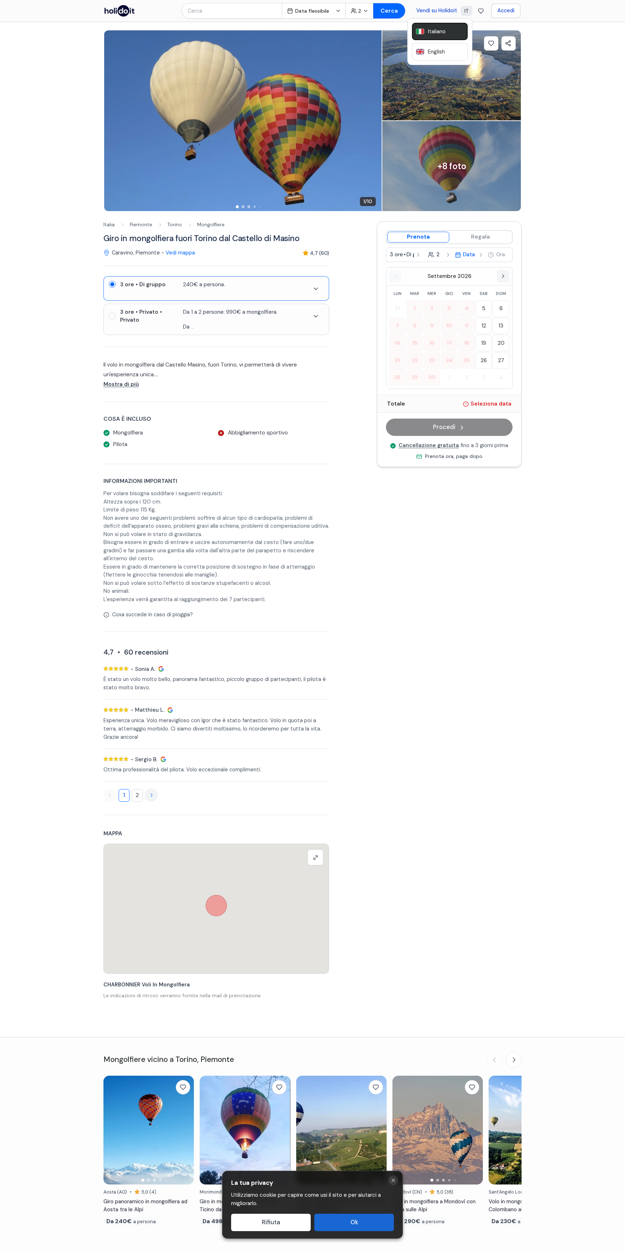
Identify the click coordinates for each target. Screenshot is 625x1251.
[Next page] (151, 795)
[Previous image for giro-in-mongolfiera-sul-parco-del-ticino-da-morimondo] (208, 1129)
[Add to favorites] (491, 43)
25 (466, 360)
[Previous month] (395, 276)
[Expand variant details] (316, 289)
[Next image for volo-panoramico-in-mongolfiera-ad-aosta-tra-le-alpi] (184, 1129)
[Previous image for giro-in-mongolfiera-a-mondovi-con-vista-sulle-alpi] (401, 1129)
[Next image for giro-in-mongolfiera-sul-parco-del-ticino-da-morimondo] (281, 1129)
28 (397, 377)
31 (397, 308)
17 (449, 343)
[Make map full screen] (315, 857)
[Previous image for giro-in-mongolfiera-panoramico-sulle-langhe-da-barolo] (305, 1129)
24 (449, 360)
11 (466, 325)
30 (431, 377)
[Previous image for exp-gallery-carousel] (113, 120)
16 (431, 343)
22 (415, 360)
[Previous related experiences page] (495, 1060)
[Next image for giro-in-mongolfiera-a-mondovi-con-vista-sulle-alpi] (473, 1129)
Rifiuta (271, 1222)
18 (466, 343)
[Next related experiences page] (514, 1060)
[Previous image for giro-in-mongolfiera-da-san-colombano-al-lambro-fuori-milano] (497, 1129)
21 (397, 360)
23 (432, 360)
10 (449, 325)
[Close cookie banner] (393, 1180)
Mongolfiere (211, 225)
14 (397, 343)
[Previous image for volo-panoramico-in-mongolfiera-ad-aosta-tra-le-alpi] (112, 1129)
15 (414, 343)
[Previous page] (109, 795)
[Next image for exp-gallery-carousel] (372, 120)
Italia (109, 225)
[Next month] (503, 276)
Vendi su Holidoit (436, 10)
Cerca (389, 10)
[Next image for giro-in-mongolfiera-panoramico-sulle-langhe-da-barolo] (377, 1129)
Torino (174, 225)
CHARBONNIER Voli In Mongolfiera (146, 984)
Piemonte (141, 225)
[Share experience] (508, 43)
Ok (354, 1222)
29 (415, 377)
